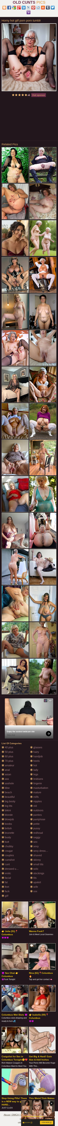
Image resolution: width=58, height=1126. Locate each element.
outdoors (38, 810)
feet (6, 886)
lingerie (37, 783)
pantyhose (39, 819)
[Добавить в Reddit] (38, 7)
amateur (9, 765)
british (8, 828)
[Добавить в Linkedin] (24, 7)
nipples (37, 801)
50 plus (8, 752)
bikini (7, 810)
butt (6, 841)
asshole (9, 783)
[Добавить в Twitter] (53, 7)
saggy (36, 837)
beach (8, 792)
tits (35, 877)
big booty (9, 801)
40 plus (8, 747)
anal (7, 770)
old (35, 806)
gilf (6, 895)
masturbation (40, 788)
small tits (38, 864)
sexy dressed (40, 850)
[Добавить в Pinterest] (33, 7)
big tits (8, 806)
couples (9, 855)
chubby (8, 846)
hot (35, 765)
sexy (36, 846)
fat (6, 882)
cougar (8, 850)
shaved (37, 855)
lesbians (38, 779)
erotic (7, 873)
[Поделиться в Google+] (19, 7)
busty (7, 837)
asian (7, 774)
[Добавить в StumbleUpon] (43, 7)
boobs (8, 824)
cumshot (9, 859)
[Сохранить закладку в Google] (14, 7)
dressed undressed (15, 868)
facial (7, 877)
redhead (38, 832)
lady (35, 770)
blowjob (9, 819)
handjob (38, 756)
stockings (38, 873)
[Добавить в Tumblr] (48, 7)
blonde (8, 815)
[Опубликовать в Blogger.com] (4, 7)
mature (37, 792)
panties (37, 815)
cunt (7, 864)
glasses (37, 747)
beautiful (9, 797)
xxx (35, 891)
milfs (36, 797)
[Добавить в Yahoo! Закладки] (28, 12)
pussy (36, 828)
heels (36, 761)
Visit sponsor (38, 95)
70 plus (8, 761)
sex (35, 841)
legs (35, 774)
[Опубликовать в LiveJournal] (28, 7)
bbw (7, 788)
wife (35, 886)
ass (6, 779)
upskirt (37, 882)
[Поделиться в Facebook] (9, 7)
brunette (9, 832)
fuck (7, 891)
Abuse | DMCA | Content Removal (21, 1114)
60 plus (8, 756)
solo (35, 868)
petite (36, 824)
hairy (36, 752)
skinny (37, 859)
